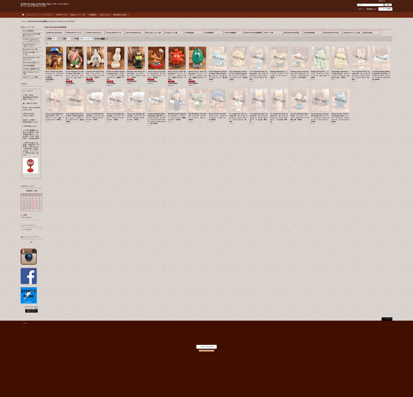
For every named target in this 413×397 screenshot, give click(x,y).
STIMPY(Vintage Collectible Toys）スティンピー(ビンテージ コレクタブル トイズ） (45, 5)
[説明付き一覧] (108, 38)
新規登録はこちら (371, 9)
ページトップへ (388, 318)
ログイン (360, 9)
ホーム (25, 323)
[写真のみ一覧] (103, 38)
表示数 (49, 38)
